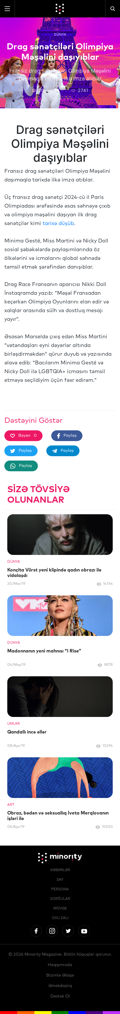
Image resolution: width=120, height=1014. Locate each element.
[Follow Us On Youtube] (84, 931)
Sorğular (60, 899)
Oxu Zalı (60, 918)
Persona (60, 889)
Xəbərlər (60, 870)
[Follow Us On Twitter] (68, 931)
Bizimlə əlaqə (60, 975)
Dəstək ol (60, 996)
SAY (60, 880)
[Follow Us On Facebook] (36, 931)
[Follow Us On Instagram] (52, 931)
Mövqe (60, 908)
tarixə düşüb (58, 223)
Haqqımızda (60, 965)
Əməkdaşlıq (60, 986)
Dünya (60, 34)
